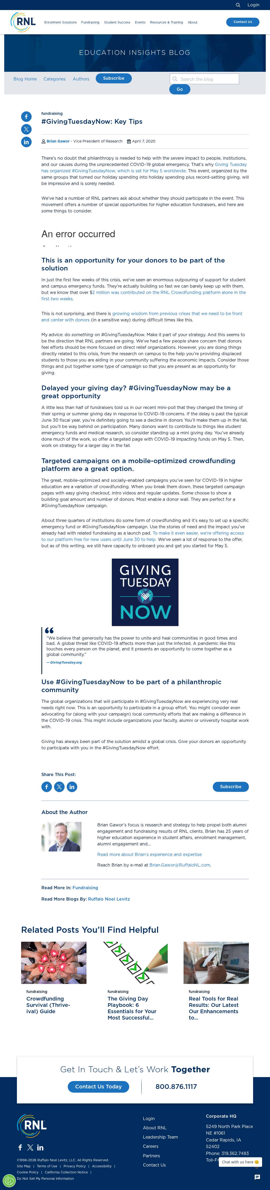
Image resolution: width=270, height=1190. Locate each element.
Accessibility (102, 1166)
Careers (150, 1146)
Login (253, 5)
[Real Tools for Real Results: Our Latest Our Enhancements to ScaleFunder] (216, 963)
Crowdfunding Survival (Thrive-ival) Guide (48, 1005)
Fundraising (90, 22)
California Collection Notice (66, 1172)
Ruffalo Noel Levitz (109, 899)
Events (140, 22)
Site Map (24, 1166)
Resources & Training (166, 22)
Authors (81, 79)
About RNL (155, 1128)
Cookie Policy (27, 1172)
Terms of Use (47, 1166)
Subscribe (113, 78)
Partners (151, 1156)
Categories (55, 79)
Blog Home (25, 79)
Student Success (117, 22)
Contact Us (243, 22)
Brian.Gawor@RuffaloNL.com (180, 865)
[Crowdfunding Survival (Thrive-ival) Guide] (53, 963)
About (192, 22)
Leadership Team (160, 1137)
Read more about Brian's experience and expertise (149, 855)
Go (180, 89)
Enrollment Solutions (60, 22)
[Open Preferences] (9, 1180)
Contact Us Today (98, 1086)
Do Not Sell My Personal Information (45, 1178)
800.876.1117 (176, 1087)
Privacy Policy (75, 1166)
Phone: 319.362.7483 (227, 1153)
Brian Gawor (58, 141)
